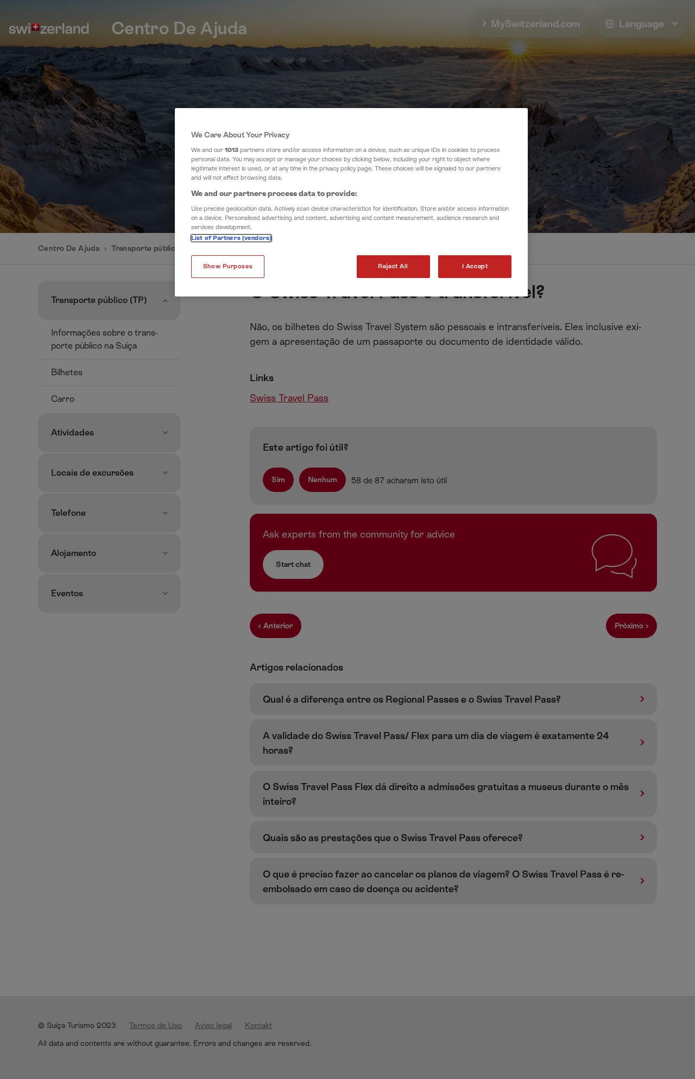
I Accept (475, 266)
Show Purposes (227, 266)
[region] (351, 202)
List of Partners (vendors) (231, 238)
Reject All (393, 266)
